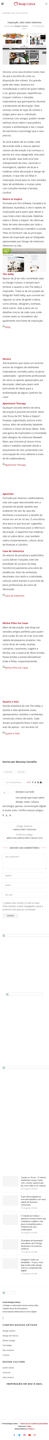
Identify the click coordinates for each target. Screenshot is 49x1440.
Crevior (28, 1426)
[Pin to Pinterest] (38, 782)
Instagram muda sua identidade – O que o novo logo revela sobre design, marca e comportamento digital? (32, 1265)
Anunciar (7, 1372)
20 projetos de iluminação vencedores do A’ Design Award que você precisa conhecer (32, 1244)
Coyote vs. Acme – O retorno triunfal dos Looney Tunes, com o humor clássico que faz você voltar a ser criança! (33, 1181)
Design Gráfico (9, 1331)
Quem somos (8, 1368)
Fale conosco (8, 1377)
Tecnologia (7, 1345)
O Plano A (31, 1429)
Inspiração (8, 772)
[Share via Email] (41, 782)
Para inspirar (8, 1350)
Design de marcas (10, 1336)
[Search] (46, 4)
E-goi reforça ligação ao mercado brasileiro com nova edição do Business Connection (33, 1200)
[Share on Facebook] (32, 782)
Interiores (21, 772)
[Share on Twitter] (35, 782)
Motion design (9, 1340)
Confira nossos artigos (20, 1325)
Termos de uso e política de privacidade (34, 1424)
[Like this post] (30, 782)
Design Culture (21, 26)
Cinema (6, 1355)
